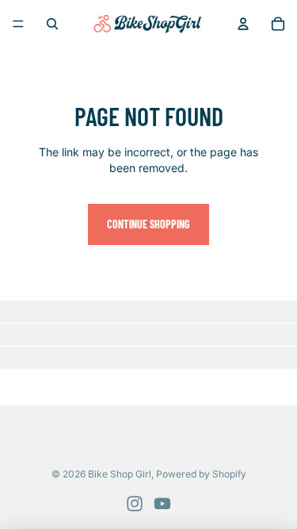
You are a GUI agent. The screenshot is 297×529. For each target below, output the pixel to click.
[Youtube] (162, 503)
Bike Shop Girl (119, 474)
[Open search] (52, 23)
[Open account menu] (243, 23)
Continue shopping (148, 224)
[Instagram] (134, 503)
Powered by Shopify (201, 474)
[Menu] (18, 24)
